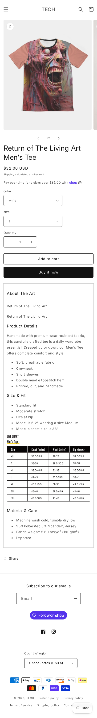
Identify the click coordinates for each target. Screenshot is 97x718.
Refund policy (49, 698)
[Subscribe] (75, 598)
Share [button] (14, 558)
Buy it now (48, 272)
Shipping (9, 174)
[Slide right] (59, 138)
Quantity (10, 233)
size (7, 212)
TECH (30, 698)
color (7, 191)
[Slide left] (38, 138)
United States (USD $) (46, 663)
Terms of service (21, 705)
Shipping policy (48, 705)
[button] (6, 9)
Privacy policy (73, 698)
